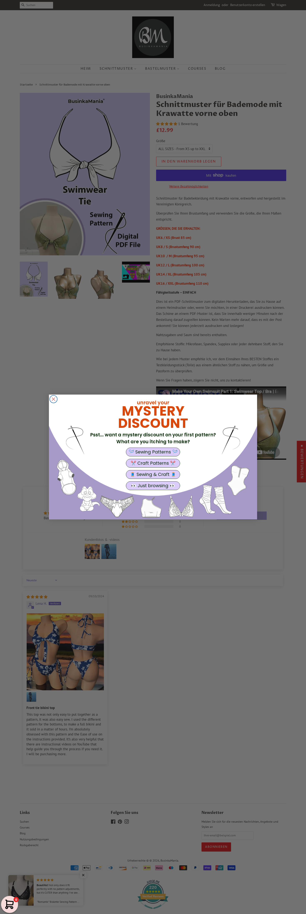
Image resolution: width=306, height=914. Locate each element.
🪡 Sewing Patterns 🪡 (153, 452)
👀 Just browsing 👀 (153, 486)
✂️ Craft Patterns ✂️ (153, 463)
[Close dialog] (53, 399)
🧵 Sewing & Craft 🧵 (153, 474)
